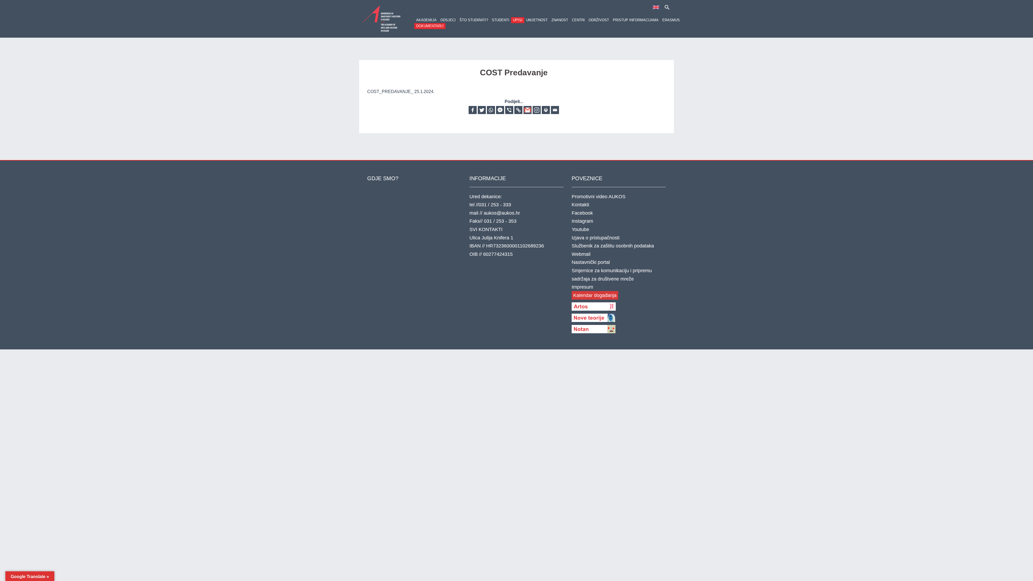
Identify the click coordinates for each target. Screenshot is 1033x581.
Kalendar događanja (595, 295)
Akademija (426, 20)
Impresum (582, 287)
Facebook (582, 213)
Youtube (580, 229)
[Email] (555, 110)
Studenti (500, 20)
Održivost (599, 20)
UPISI (517, 20)
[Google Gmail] (527, 110)
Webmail (581, 254)
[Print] (546, 110)
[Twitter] (482, 110)
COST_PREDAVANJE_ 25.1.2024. (400, 91)
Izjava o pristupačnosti (596, 237)
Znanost (559, 20)
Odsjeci (448, 20)
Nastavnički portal (591, 262)
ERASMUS (671, 20)
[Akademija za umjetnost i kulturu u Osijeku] (382, 18)
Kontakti (580, 204)
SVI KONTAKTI (486, 229)
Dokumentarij (430, 26)
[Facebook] (473, 110)
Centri (578, 20)
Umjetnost (537, 20)
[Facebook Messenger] (500, 110)
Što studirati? (473, 20)
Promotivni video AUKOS (598, 196)
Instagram (582, 221)
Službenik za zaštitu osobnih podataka (613, 246)
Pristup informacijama (636, 20)
